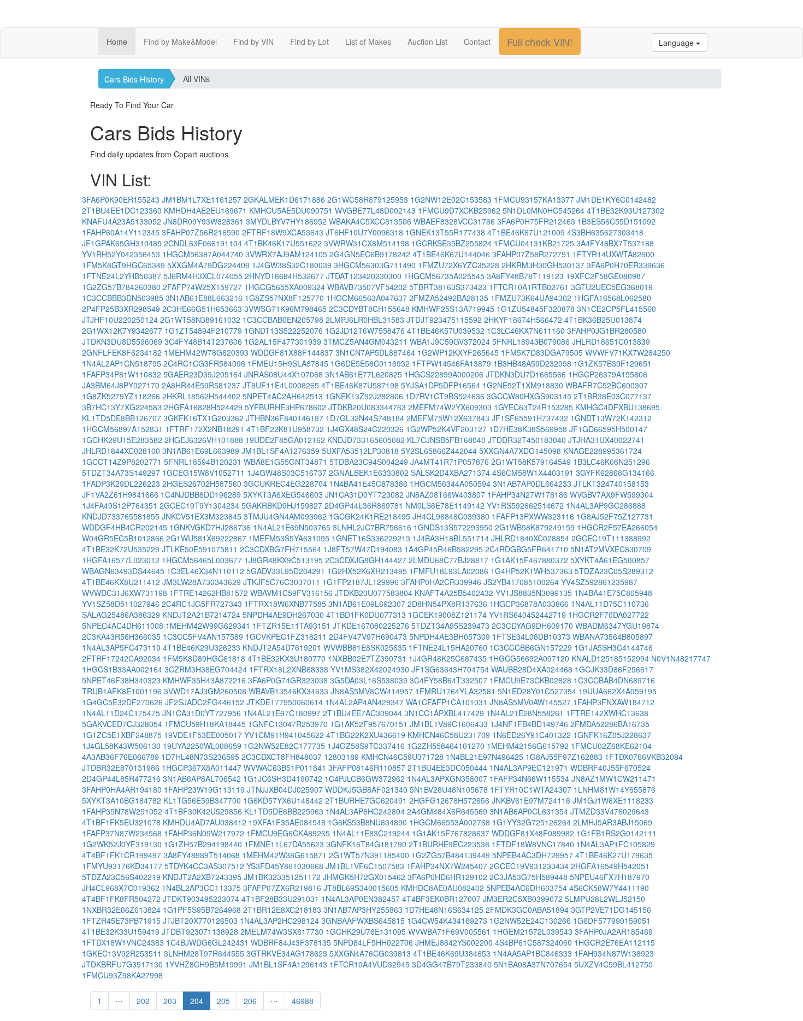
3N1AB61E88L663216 (204, 297)
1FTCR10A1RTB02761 (529, 286)
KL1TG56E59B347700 (202, 800)
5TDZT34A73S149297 (121, 472)
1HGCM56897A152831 (122, 428)
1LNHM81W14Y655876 (615, 789)
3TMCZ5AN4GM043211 (365, 341)
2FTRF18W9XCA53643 (282, 232)
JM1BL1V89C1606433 (449, 723)
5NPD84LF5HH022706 (373, 942)
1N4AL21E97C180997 (282, 712)
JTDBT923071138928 (200, 931)
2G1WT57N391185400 (369, 854)
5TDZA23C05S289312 (614, 570)
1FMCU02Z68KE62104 (611, 745)
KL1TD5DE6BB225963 (283, 811)
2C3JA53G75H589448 (528, 876)
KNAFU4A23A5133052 (121, 221)
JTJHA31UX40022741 (606, 439)
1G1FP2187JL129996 (360, 581)
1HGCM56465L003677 (202, 559)
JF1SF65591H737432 (530, 417)
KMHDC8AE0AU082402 (442, 887)
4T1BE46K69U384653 (452, 953)
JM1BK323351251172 (282, 876)
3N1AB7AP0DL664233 (532, 483)
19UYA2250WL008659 (202, 745)
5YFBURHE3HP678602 (285, 407)
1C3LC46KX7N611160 (526, 330)
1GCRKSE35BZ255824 (451, 243)
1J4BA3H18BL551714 (450, 538)
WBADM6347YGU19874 (617, 625)
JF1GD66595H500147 (608, 428)
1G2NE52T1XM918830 (522, 385)
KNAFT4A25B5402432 (454, 592)
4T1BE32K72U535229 (121, 549)
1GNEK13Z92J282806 (364, 396)
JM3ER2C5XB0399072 (523, 898)
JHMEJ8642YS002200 (454, 942)
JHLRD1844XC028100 (121, 450)
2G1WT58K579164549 (531, 461)
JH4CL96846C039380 (450, 516)
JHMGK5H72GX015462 (364, 876)
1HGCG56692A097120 (529, 658)
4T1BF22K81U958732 (285, 428)
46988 (303, 1000)
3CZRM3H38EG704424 (205, 669)
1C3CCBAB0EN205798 (283, 319)
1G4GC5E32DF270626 (122, 702)
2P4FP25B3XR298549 (121, 308)
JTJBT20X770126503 (200, 920)
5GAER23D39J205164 (202, 374)
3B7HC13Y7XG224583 (122, 407)
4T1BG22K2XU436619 (365, 734)
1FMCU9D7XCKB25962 (459, 210)
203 (169, 1000)
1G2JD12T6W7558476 (365, 330)
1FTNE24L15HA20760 (448, 647)
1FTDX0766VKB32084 (644, 756)
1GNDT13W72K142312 (611, 417)
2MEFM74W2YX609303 (450, 407)
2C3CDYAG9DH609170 (532, 625)
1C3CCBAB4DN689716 (614, 680)
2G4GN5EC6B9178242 (369, 254)
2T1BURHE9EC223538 (449, 844)
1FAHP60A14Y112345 (121, 232)
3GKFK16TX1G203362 (203, 417)
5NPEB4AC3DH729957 (532, 854)
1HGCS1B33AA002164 (122, 669)
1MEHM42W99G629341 (208, 625)
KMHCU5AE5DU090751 (291, 210)
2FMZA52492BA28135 (448, 297)
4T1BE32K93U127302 (625, 210)
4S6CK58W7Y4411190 (609, 887)
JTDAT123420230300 (364, 275)
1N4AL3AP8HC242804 (365, 811)
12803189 (341, 756)
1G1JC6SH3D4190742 (282, 778)
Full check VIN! (539, 41)
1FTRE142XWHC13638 (607, 712)
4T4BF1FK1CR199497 (121, 854)
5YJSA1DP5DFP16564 (440, 385)
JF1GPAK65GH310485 (122, 243)
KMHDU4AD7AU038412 (204, 822)
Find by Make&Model (180, 41)
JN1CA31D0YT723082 (364, 494)
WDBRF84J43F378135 (291, 942)
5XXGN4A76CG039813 (370, 953)
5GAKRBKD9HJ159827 (281, 505)
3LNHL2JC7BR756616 (372, 527)
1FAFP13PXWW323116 (533, 516)
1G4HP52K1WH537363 (531, 570)
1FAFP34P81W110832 (121, 374)
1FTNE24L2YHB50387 (121, 275)
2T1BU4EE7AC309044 (362, 712)
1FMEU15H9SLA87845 (287, 363)
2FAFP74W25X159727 (202, 286)
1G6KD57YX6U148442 (283, 800)
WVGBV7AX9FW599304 (611, 494)
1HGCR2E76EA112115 (614, 942)
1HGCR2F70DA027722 (608, 614)
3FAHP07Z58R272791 (531, 254)
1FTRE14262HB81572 (208, 592)
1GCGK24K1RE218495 (369, 516)
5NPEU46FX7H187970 (610, 876)
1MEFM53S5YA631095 (289, 538)
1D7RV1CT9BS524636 (445, 396)
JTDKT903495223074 (201, 898)
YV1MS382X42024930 (369, 669)
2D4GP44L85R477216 (121, 778)
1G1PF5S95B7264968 (202, 909)
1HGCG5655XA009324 (284, 286)
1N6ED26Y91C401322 (531, 734)
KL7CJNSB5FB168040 (446, 439)
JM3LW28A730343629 (201, 581)
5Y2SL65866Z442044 (439, 450)
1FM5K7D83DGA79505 (542, 352)
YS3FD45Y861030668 (284, 865)
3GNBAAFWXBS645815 (363, 920)
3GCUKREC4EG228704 (285, 483)
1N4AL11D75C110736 (610, 603)
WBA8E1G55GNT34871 (285, 461)
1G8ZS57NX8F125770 (284, 297)
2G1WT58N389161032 (200, 319)
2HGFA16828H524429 (203, 407)
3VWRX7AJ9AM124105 (286, 254)
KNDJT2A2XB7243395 (202, 876)
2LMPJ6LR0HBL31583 (365, 319)
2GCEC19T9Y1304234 (199, 505)
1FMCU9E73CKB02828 (530, 680)
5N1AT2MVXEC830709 (610, 549)
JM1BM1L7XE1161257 (201, 199)
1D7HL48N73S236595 (200, 756)
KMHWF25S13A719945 (453, 308)
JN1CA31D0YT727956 (201, 712)
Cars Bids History (134, 79)
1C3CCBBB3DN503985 (122, 297)
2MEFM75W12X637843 (447, 417)
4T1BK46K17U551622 (283, 243)
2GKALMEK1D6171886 (284, 199)
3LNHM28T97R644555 (204, 953)
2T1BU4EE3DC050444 (447, 767)
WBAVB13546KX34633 (288, 691)
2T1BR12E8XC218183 (282, 909)
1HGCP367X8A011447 (201, 767)
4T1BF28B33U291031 (280, 898)
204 (196, 1000)
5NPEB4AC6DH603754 (526, 887)
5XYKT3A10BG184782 (121, 800)
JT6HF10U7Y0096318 (364, 232)
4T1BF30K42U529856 (203, 811)
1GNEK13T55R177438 (445, 232)
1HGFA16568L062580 (612, 297)
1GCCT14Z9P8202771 (122, 461)
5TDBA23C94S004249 (368, 461)
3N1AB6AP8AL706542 (202, 778)
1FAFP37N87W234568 (122, 833)
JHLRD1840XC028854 (530, 538)
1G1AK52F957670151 (369, 723)
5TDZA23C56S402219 (121, 876)
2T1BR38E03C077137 (613, 396)
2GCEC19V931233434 (529, 865)
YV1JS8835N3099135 (533, 592)
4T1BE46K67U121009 (526, 232)
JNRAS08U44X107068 (283, 374)
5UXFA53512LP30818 (360, 450)
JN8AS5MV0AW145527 (530, 702)
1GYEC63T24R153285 (533, 407)
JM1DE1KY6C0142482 (616, 199)
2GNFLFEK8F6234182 (122, 352)
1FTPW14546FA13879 (451, 363)
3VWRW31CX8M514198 (366, 243)
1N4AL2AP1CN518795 (121, 363)
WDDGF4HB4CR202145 (124, 527)
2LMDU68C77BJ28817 (448, 559)
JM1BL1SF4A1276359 (280, 450)
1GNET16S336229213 (371, 538)
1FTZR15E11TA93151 (291, 625)
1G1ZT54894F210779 (203, 330)
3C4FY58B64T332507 (448, 680)
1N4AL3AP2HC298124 (279, 920)
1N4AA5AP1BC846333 (532, 953)
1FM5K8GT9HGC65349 (123, 264)
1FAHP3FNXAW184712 (613, 702)
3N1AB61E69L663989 (200, 450)
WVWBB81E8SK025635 (364, 647)
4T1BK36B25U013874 (603, 319)
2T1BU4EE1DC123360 (122, 210)
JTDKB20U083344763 (367, 407)
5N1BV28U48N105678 (449, 789)
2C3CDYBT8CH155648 (369, 308)
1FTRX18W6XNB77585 (285, 603)
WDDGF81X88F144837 (292, 352)
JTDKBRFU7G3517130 (122, 964)
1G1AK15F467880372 (529, 559)
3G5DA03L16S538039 (369, 680)
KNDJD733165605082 (366, 439)
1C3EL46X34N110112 (205, 570)
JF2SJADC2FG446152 (204, 702)
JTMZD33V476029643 (609, 811)
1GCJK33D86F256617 (614, 669)
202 (143, 1000)
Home (117, 41)
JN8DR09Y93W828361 (203, 221)
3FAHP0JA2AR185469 (614, 931)
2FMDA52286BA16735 (610, 723)
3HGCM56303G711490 (375, 264)
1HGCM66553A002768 (449, 822)
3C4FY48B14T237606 (203, 341)
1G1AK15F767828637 (450, 833)
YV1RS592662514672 (525, 505)
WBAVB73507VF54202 (367, 286)
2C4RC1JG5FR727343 (202, 603)
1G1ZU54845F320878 (536, 308)
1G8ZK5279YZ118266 (121, 396)
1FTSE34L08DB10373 (531, 636)
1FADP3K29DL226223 (121, 483)
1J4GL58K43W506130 (121, 745)
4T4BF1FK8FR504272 (121, 898)
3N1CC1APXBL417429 (444, 712)
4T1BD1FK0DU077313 (366, 614)
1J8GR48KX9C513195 (283, 559)
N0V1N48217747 (681, 658)
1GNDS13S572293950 (453, 527)
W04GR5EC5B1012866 (123, 538)
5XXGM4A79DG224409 (208, 264)
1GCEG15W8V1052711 (203, 472)
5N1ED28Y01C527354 (537, 691)
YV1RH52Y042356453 (121, 254)
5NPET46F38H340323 (121, 680)
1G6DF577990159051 (612, 920)
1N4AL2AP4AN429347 (364, 702)
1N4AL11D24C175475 (121, 712)
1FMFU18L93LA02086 (448, 570)
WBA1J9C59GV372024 (450, 341)
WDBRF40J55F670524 (610, 767)
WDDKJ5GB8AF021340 (366, 789)
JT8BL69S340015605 (361, 887)
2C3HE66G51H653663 (202, 308)
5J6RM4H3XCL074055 (203, 275)
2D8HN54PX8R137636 (447, 603)
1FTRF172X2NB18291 (204, 428)
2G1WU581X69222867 (206, 538)
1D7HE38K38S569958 (528, 428)
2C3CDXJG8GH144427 (365, 559)
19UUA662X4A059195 (617, 691)
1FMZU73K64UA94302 (531, 297)
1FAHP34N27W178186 (527, 494)
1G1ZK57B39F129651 (613, 363)
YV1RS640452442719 (527, 614)
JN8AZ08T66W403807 (445, 494)
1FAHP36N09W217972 (204, 833)
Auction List (427, 41)
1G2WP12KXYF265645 (458, 352)
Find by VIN (253, 41)
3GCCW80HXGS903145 (529, 396)
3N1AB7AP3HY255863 (363, 909)
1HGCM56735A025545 (444, 275)
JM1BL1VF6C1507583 (365, 865)
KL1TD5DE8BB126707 (121, 417)
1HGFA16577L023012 (121, 559)
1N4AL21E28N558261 (525, 712)
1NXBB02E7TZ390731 (367, 658)
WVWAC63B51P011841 (285, 767)
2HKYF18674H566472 (523, 319)
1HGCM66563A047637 (366, 297)
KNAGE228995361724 (602, 450)
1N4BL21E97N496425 (484, 756)
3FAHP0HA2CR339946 (441, 581)
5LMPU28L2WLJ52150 (605, 898)
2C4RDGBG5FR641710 (526, 549)
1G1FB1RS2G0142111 (616, 833)
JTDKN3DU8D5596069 (122, 341)
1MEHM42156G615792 (528, 745)
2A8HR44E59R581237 (201, 385)
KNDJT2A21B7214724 (201, 614)
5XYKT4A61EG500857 (610, 559)
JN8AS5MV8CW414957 (371, 691)
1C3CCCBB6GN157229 (530, 647)
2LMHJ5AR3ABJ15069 (612, 822)
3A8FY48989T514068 (201, 854)
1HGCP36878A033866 (529, 603)
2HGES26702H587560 (201, 483)
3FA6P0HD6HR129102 (447, 876)
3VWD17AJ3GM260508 (205, 691)
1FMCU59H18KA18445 (205, 723)
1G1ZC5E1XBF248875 (122, 734)
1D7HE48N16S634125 (444, 909)
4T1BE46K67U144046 (451, 254)
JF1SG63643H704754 (450, 669)
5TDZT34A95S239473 (450, 625)
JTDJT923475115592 (444, 319)
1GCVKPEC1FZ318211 (286, 636)
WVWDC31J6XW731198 (124, 592)
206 (250, 1000)
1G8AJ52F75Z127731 (614, 516)
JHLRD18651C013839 (611, 341)
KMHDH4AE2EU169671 (205, 210)
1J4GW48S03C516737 (287, 472)
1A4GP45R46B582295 (443, 549)
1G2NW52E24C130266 (530, 920)
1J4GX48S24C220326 (365, 428)
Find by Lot (309, 41)
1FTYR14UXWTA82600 (613, 254)
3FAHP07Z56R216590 (201, 232)
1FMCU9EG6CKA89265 (288, 833)
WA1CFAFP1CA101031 (446, 702)
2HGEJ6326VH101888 (203, 439)
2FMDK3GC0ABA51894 (527, 909)
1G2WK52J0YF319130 (122, 844)
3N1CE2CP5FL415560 (616, 308)
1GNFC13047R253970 (288, 723)
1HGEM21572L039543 (532, 931)
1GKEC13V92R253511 (122, 953)
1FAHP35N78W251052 (122, 811)
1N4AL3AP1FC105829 (615, 844)
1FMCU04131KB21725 (534, 243)
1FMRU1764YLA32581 (455, 691)
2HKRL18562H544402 (201, 396)
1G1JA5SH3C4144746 (613, 647)
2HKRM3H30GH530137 (542, 264)
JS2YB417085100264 (521, 581)
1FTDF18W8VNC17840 (533, 844)
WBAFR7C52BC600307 (606, 385)
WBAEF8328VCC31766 (454, 221)
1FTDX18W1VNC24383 (123, 942)
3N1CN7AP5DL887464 (375, 352)
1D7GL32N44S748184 (365, 417)
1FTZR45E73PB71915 (121, 920)
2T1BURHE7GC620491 (366, 800)
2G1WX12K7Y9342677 (122, 330)
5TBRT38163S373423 (448, 286)
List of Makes (368, 41)
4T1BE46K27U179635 (614, 854)
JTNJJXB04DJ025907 (285, 789)
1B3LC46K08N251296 (611, 461)
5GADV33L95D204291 (285, 570)
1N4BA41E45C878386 (368, 483)
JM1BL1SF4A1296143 (288, 964)
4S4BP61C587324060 (533, 942)
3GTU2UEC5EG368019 (612, 286)
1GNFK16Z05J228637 (612, 734)
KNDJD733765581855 (121, 516)
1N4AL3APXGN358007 (447, 778)
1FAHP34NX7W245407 (446, 865)
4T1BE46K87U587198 (360, 385)
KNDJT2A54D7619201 (282, 647)
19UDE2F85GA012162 (285, 439)
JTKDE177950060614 (284, 702)
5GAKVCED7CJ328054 (122, 723)
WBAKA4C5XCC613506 (370, 221)
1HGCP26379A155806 (607, 374)
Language (677, 42)
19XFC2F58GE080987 (605, 275)
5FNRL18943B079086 (531, 341)
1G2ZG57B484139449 (450, 854)
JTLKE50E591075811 (200, 549)
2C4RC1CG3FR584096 (204, 363)
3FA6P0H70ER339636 (626, 264)
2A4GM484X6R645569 (447, 811)
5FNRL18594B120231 (202, 461)
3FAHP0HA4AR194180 (122, 789)
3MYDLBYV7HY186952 (286, 221)
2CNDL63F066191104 (203, 243)
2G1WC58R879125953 (367, 199)
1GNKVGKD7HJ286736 (210, 527)
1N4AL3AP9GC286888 (606, 505)
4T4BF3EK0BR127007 (441, 898)
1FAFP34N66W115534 (529, 778)
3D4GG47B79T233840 (452, 964)
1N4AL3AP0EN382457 (360, 898)
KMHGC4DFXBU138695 (617, 407)
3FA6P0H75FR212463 (536, 221)
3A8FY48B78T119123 (525, 275)
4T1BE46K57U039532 (446, 330)
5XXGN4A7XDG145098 (520, 450)
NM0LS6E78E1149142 (445, 505)
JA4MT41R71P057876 (449, 461)
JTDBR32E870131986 (121, 767)
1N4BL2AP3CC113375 (201, 887)
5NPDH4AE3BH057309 (449, 636)
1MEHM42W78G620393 (206, 352)
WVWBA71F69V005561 (449, 931)
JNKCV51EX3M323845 (201, 516)
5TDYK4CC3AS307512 (204, 865)
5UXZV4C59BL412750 (613, 964)
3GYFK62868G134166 (615, 472)
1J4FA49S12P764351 (119, 505)
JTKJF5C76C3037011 (281, 581)
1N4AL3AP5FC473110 (121, 647)
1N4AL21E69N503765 (291, 527)
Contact (477, 41)
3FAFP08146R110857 (366, 767)
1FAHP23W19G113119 (204, 789)
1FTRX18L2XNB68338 (288, 669)
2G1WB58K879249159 (535, 527)
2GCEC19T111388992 (611, 538)
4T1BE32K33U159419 (121, 931)
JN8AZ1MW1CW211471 (613, 778)
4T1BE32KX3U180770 (286, 658)
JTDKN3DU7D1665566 (526, 374)
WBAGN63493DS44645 (123, 570)
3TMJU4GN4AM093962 (285, 516)
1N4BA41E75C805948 (613, 592)
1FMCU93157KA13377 (534, 199)
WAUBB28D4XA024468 (531, 669)
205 (223, 1000)
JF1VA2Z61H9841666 (120, 494)
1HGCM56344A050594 (450, 483)
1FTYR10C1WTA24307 (530, 789)
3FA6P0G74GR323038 (288, 680)
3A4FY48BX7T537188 (615, 243)
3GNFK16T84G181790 (366, 844)
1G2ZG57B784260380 (121, 286)
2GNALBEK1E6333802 (369, 472)
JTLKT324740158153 (611, 483)
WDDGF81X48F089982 (533, 833)
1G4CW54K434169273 (447, 920)
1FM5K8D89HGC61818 (204, 658)
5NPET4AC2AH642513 (283, 396)
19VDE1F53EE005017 (203, 734)
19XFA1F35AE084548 (287, 822)
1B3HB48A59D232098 (532, 363)
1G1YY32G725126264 (531, 822)
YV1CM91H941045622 (284, 734)
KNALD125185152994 (610, 658)
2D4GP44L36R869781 (363, 505)
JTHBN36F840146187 (284, 417)
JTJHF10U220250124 (120, 319)
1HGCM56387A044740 (202, 254)
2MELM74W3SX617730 (281, 931)
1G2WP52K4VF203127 (446, 428)
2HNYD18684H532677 (284, 275)
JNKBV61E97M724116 (531, 800)
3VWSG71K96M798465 (285, 308)
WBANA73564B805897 (612, 636)
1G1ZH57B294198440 (203, 844)
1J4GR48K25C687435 (448, 658)
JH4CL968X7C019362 (121, 887)
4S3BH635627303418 (605, 232)
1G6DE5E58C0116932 (370, 363)
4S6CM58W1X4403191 (533, 472)
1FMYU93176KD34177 (122, 865)
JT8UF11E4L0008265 (281, 385)
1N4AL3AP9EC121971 (528, 767)
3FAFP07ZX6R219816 (282, 887)
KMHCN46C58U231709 (449, 734)
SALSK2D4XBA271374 (450, 472)
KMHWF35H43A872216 (204, 680)
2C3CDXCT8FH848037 (281, 756)
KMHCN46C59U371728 (402, 756)
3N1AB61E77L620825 (363, 374)
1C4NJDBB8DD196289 (201, 494)
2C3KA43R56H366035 (121, 636)
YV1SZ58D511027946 (121, 603)
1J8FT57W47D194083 (362, 549)
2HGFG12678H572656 (449, 800)
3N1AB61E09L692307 (366, 603)
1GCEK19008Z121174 (447, 614)
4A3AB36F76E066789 (120, 756)
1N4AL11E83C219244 (371, 833)
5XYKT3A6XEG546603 (283, 494)
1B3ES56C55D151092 (616, 221)
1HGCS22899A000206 (443, 374)
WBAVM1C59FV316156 (291, 592)
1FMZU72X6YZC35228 (458, 264)
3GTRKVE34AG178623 (286, 953)
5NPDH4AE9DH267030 (283, 614)
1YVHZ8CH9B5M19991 (206, 964)
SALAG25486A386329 (121, 614)
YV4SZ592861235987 (599, 581)
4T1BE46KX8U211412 (121, 581)
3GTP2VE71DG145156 (611, 909)
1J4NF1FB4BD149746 (529, 723)
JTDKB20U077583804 (373, 592)
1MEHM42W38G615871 (284, 854)
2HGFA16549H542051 (610, 865)
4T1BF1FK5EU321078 (121, 822)
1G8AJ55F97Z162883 (564, 756)
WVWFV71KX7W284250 (627, 352)
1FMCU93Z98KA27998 (122, 975)
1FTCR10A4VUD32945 (369, 964)
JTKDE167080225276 (371, 625)
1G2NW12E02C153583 (451, 199)
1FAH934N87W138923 (614, 953)
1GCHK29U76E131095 (366, 931)
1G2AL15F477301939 (282, 341)
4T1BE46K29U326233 (201, 647)
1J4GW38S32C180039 (292, 264)
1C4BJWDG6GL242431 (207, 942)
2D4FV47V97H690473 (368, 636)
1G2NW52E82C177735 (284, 745)
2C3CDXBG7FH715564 (280, 549)
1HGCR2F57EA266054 (617, 527)
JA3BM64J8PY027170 (121, 385)
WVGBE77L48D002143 (375, 210)
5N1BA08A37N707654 (533, 964)
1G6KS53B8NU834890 (367, 822)
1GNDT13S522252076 (283, 330)
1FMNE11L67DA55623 (284, 844)
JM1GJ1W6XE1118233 (612, 800)
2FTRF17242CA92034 (121, 658)
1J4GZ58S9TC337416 (366, 745)
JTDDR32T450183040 (527, 439)
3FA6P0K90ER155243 (121, 199)
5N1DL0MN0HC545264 (543, 210)
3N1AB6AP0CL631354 (528, 811)
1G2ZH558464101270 (446, 745)
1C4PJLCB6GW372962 (364, 778)
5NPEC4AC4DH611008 (122, 625)
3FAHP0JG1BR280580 (606, 330)
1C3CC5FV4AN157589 (203, 636)
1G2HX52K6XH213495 (367, 570)
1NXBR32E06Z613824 (121, 909)
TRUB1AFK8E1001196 (122, 691)
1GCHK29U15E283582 (122, 439)
